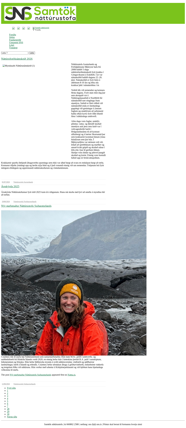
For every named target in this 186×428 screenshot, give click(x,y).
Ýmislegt (13, 47)
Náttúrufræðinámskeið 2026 (17, 58)
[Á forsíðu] (39, 23)
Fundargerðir (15, 40)
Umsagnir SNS (16, 42)
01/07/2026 (6, 182)
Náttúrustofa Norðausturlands (25, 202)
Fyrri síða (11, 388)
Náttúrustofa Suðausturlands (25, 384)
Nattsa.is (71, 375)
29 (8, 411)
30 (8, 414)
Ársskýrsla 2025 (10, 186)
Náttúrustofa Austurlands (23, 182)
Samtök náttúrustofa (42, 28)
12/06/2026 (6, 384)
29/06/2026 (6, 202)
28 (8, 409)
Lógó (11, 45)
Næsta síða (12, 417)
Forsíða (12, 34)
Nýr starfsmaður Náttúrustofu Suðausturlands (26, 205)
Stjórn (12, 37)
